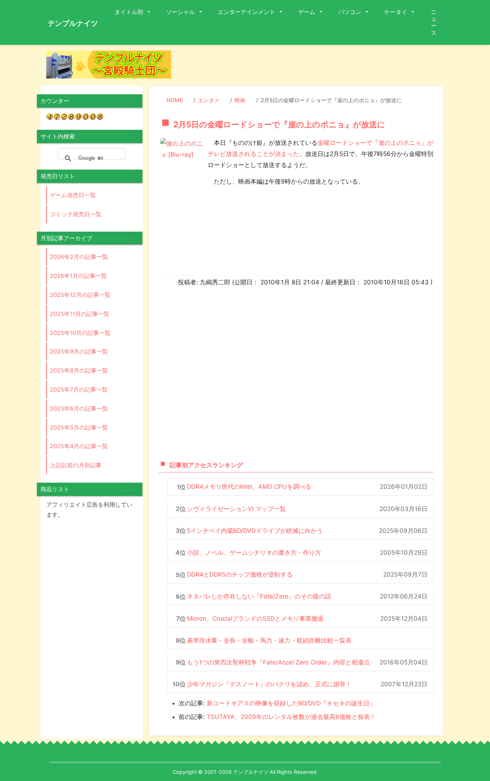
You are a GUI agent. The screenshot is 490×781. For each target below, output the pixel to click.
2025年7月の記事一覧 (79, 389)
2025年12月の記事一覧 (80, 294)
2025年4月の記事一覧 (79, 446)
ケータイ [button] (396, 11)
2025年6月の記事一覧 (79, 408)
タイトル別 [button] (129, 11)
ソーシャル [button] (181, 11)
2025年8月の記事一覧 (79, 370)
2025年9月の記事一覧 (79, 351)
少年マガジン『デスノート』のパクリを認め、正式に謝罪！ (269, 684)
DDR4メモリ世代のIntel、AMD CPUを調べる (249, 486)
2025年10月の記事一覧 (80, 332)
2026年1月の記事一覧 (78, 275)
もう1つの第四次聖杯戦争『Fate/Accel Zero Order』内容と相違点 (278, 662)
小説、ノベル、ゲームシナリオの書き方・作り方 (254, 552)
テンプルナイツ (73, 23)
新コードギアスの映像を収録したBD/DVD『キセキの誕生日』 (291, 703)
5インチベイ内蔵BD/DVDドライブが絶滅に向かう (255, 530)
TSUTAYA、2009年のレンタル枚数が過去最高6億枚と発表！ (291, 716)
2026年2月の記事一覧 (79, 256)
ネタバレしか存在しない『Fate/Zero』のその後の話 (259, 596)
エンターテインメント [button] (247, 11)
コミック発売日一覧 (76, 214)
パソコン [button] (350, 11)
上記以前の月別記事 (76, 465)
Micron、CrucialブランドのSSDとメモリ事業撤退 (255, 618)
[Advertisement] (313, 67)
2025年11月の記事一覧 (79, 313)
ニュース (434, 22)
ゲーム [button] (307, 11)
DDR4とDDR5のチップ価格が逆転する (240, 574)
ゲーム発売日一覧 (73, 195)
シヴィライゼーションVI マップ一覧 (236, 508)
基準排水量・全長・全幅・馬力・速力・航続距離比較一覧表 (269, 640)
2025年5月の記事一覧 (79, 427)
